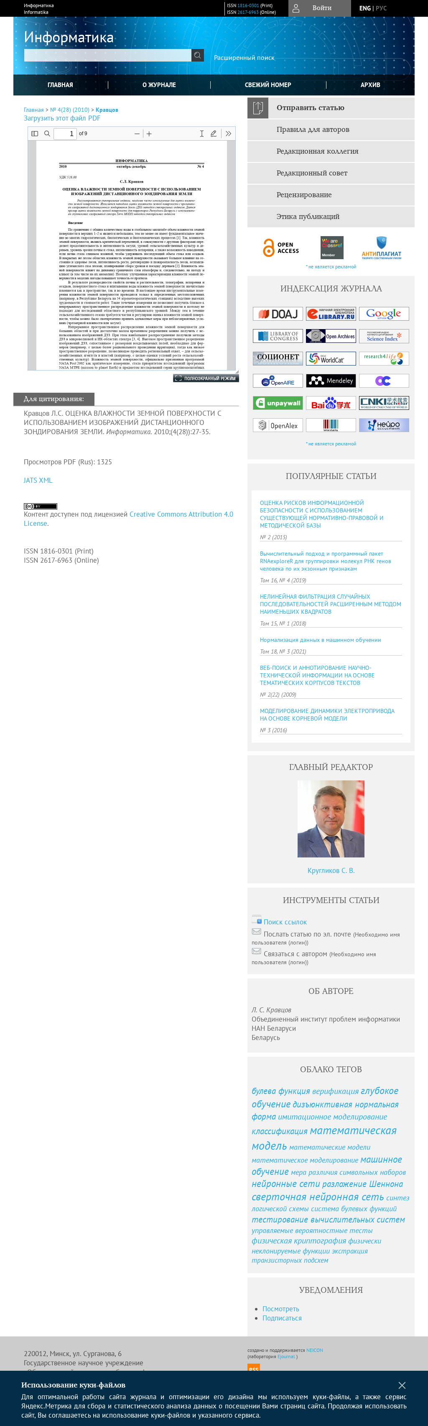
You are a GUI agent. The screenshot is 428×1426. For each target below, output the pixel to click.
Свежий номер (268, 85)
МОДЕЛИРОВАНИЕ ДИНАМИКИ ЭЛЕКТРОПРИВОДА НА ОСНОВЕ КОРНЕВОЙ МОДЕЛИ (327, 714)
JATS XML (38, 480)
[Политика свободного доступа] (281, 247)
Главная (60, 85)
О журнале (159, 85)
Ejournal (287, 1356)
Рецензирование (304, 195)
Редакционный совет (312, 173)
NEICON (314, 1350)
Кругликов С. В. (331, 870)
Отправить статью (310, 108)
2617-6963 (248, 12)
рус (381, 8)
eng (365, 8)
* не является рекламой (331, 266)
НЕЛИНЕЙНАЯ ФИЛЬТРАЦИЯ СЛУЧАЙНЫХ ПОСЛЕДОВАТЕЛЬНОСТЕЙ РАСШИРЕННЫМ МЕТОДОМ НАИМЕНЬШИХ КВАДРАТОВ (330, 604)
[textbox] (107, 55)
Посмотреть (280, 1308)
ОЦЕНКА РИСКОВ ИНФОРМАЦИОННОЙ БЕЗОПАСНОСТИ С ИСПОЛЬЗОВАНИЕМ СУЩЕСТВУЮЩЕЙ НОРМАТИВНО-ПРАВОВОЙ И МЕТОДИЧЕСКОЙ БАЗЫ (322, 514)
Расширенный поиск (244, 57)
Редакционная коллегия (318, 151)
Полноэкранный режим (197, 378)
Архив (370, 85)
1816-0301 (248, 5)
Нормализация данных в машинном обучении (320, 640)
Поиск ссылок (285, 922)
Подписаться (282, 1318)
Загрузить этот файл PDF (62, 118)
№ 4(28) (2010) (69, 109)
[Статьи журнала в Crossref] (331, 247)
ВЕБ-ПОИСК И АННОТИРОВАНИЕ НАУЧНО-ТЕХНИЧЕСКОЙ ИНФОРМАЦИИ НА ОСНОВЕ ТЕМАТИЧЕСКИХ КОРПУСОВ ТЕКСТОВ (317, 675)
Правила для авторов (313, 130)
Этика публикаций (308, 217)
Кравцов (107, 109)
